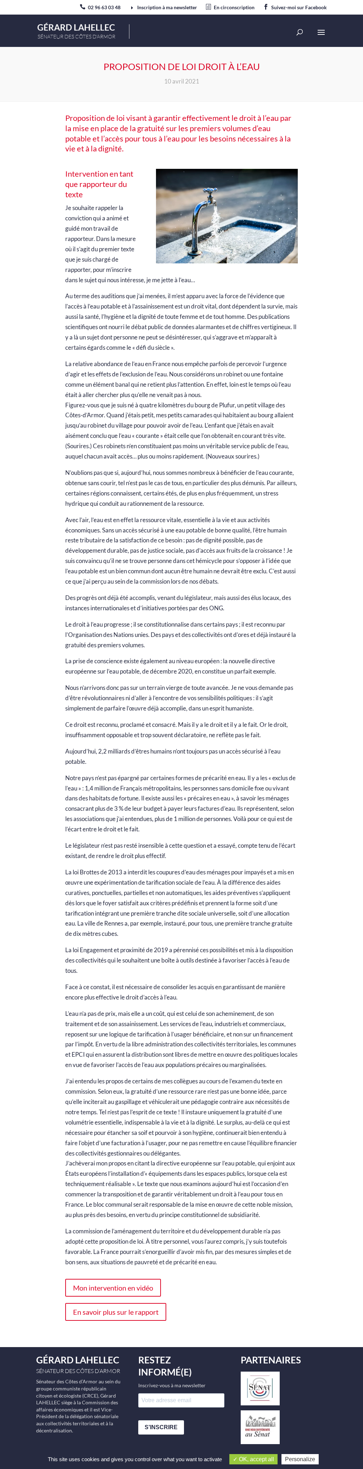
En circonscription (234, 7)
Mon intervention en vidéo (113, 1287)
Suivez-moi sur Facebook (299, 7)
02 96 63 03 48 (104, 7)
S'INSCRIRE (161, 1427)
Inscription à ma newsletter (167, 7)
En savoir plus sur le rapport (115, 1312)
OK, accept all (256, 1459)
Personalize (300, 1459)
